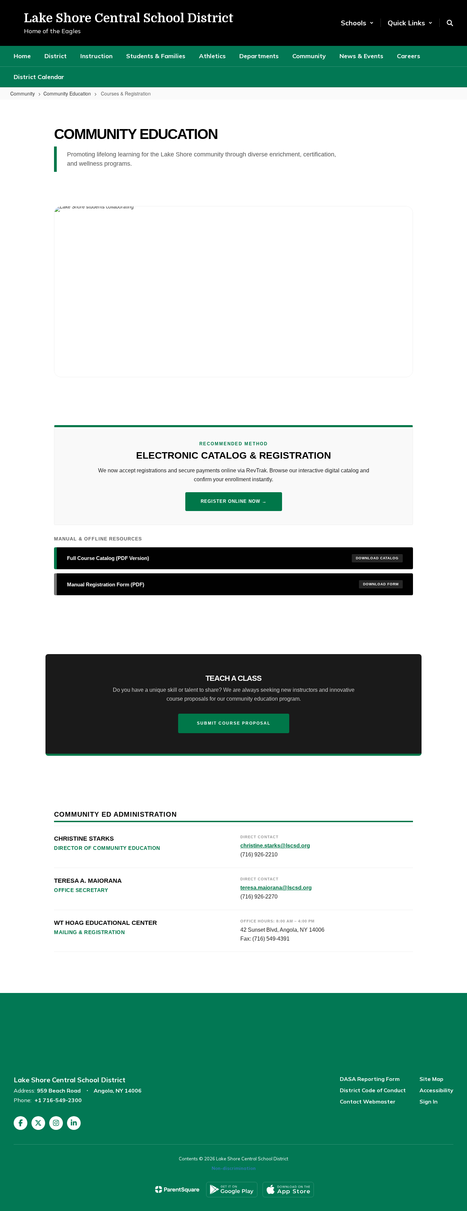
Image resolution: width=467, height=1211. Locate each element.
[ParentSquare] (177, 1189)
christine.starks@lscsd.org (275, 846)
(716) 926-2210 (259, 854)
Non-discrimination (234, 1168)
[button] (357, 22)
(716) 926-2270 (259, 897)
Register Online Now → (234, 501)
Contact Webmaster (368, 1101)
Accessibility (436, 1090)
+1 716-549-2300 (58, 1100)
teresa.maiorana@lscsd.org (276, 888)
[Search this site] (449, 23)
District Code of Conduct (373, 1090)
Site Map (431, 1078)
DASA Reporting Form (370, 1078)
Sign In (428, 1101)
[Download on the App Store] (288, 1189)
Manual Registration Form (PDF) (233, 584)
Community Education (67, 93)
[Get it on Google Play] (231, 1189)
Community (22, 93)
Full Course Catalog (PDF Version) (233, 558)
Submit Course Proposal (233, 723)
